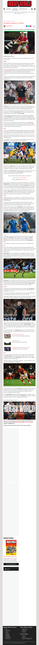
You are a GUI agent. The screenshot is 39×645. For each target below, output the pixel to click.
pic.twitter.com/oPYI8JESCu (21, 177)
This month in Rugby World (11, 564)
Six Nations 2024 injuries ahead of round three (21, 347)
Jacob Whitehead (9, 25)
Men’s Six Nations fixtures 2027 (18, 334)
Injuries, (20, 422)
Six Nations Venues (16, 340)
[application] (19, 411)
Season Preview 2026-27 (10, 556)
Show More (8, 569)
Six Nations (13, 21)
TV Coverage (30, 422)
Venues (26, 422)
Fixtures (17, 422)
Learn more (22, 13)
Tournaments (8, 21)
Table (23, 422)
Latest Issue (9, 538)
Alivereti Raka (31, 133)
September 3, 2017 (25, 179)
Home (5, 21)
